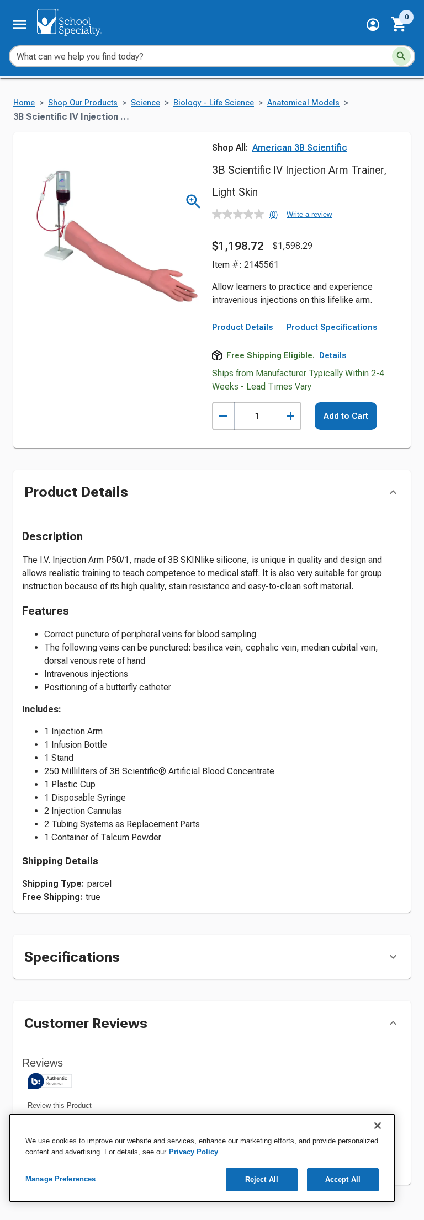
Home (24, 103)
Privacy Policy (193, 1152)
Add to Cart (346, 416)
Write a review (309, 214)
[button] (372, 24)
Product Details (242, 327)
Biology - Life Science (213, 103)
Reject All (261, 1179)
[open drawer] (20, 24)
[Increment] (290, 416)
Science (145, 103)
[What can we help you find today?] (401, 56)
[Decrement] (223, 416)
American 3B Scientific (299, 147)
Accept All (343, 1179)
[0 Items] (399, 24)
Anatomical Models (303, 103)
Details (333, 355)
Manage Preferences (60, 1179)
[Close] (377, 1126)
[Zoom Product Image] (193, 201)
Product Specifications (332, 327)
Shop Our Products (83, 103)
